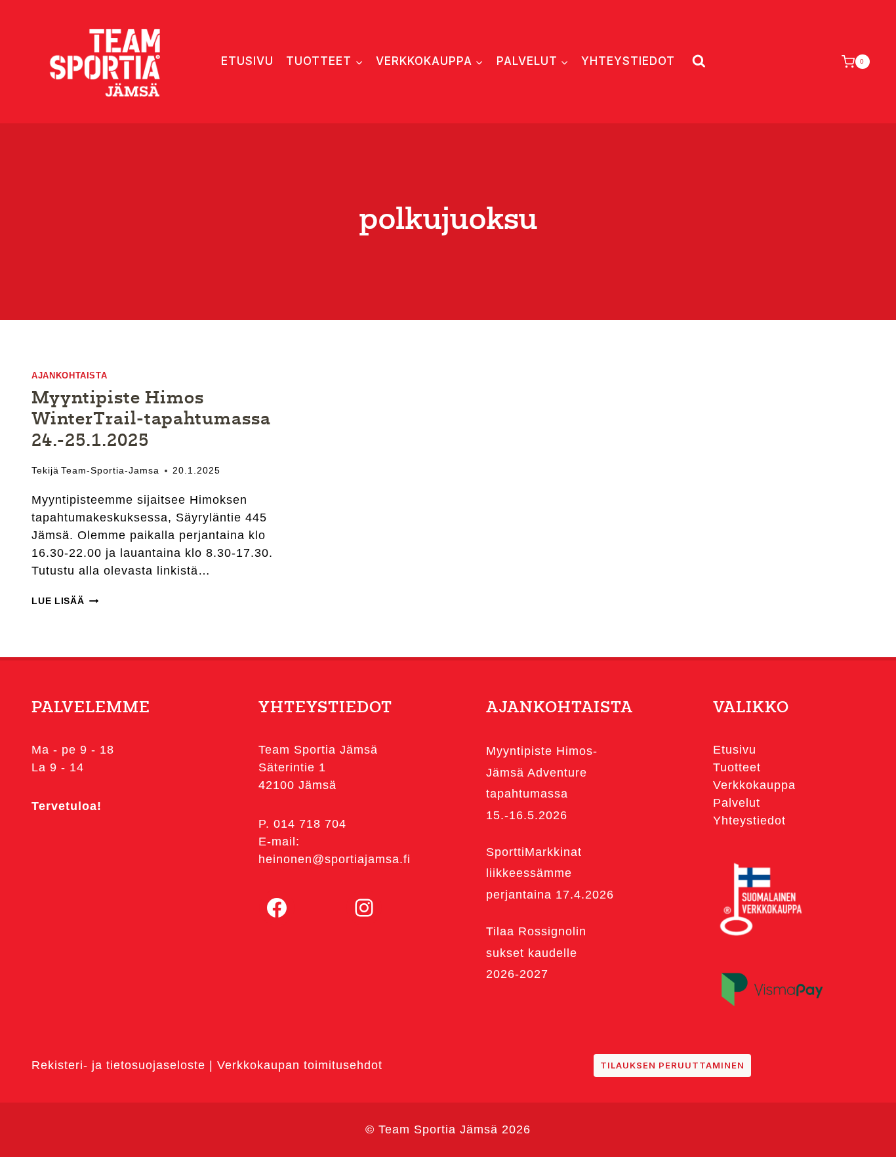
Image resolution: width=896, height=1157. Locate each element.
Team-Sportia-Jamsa (110, 470)
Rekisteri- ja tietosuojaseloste (118, 1065)
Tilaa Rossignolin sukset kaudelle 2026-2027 (536, 953)
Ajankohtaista (69, 375)
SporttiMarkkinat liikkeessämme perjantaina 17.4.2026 (550, 873)
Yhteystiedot (628, 61)
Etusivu (247, 61)
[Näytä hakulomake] (696, 61)
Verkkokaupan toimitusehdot (299, 1065)
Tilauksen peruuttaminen (672, 1065)
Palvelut (736, 802)
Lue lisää (64, 601)
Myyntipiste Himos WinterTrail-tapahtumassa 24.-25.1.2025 (151, 420)
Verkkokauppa (754, 785)
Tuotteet (737, 767)
